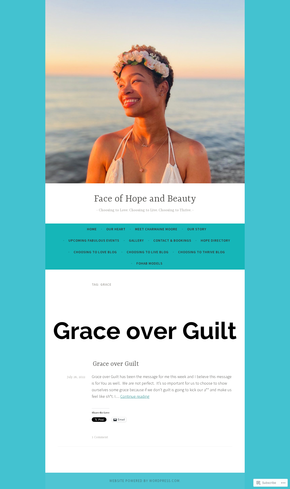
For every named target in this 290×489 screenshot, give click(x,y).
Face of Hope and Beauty (145, 199)
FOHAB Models (149, 263)
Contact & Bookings (172, 240)
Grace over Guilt (116, 364)
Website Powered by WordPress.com (144, 481)
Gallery (136, 240)
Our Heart (116, 229)
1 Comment (100, 437)
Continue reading (134, 396)
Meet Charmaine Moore (156, 229)
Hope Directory (215, 240)
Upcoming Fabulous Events (93, 240)
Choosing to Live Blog (148, 252)
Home (92, 229)
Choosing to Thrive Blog (201, 252)
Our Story (196, 229)
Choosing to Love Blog (95, 252)
